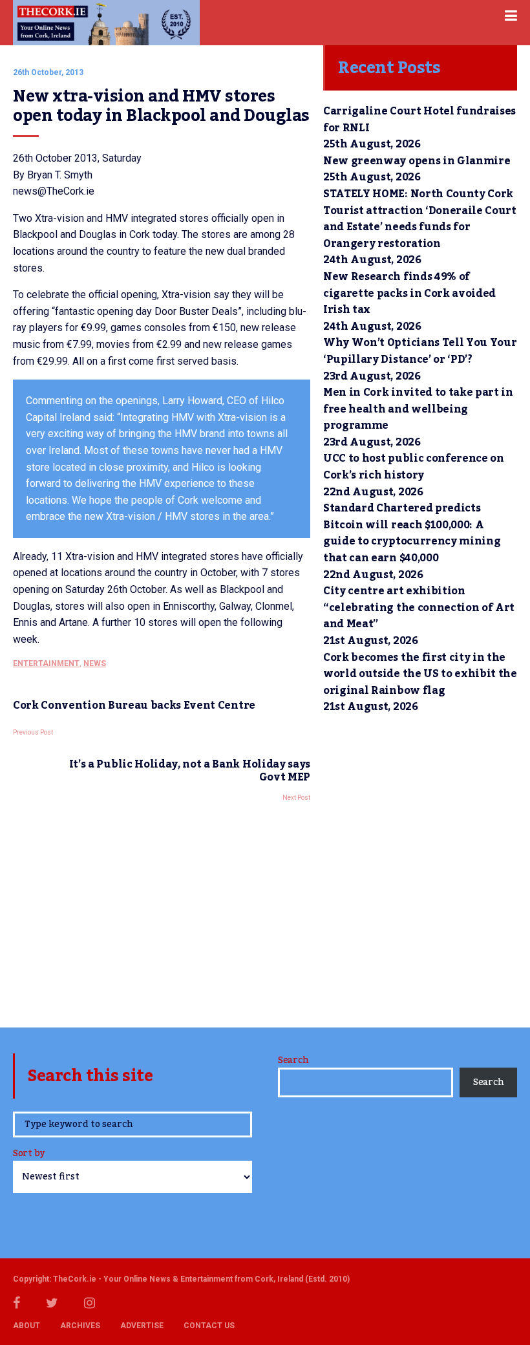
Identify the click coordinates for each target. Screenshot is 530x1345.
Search (293, 1060)
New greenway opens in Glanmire (416, 161)
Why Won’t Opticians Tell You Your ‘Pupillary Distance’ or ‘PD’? (419, 351)
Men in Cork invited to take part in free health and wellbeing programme (418, 409)
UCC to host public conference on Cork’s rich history (413, 467)
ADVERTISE (142, 1325)
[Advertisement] (161, 911)
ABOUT (26, 1325)
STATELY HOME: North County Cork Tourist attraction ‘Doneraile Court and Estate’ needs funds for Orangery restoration (419, 219)
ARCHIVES (80, 1325)
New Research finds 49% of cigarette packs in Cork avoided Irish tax (409, 293)
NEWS (94, 663)
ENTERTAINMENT (46, 663)
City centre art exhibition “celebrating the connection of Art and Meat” (418, 607)
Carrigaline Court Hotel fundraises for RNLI (419, 119)
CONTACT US (209, 1325)
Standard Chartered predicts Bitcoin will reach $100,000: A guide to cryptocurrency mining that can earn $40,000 (411, 533)
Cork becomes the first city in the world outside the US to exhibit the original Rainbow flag (420, 674)
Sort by (29, 1154)
